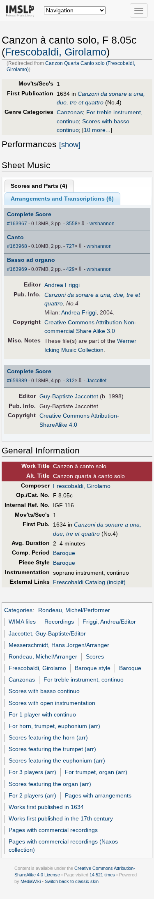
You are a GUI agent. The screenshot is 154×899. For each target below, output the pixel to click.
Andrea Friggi (62, 285)
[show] (69, 145)
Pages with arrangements (98, 795)
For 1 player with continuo (42, 714)
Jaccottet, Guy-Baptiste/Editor (47, 633)
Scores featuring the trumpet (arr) (52, 749)
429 (70, 269)
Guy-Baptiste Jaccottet (68, 396)
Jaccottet (96, 381)
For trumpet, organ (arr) (96, 772)
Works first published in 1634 (46, 807)
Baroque (64, 553)
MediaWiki (31, 881)
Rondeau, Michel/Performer (74, 610)
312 (70, 381)
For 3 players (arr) (32, 772)
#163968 (17, 246)
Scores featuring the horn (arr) (48, 737)
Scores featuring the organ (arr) (50, 784)
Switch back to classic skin (72, 881)
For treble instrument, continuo (84, 679)
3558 (72, 223)
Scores (95, 656)
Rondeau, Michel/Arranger (43, 656)
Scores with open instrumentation (52, 703)
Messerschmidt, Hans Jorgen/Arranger (59, 645)
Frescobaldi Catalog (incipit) (89, 582)
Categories (18, 610)
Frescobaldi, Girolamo (55, 52)
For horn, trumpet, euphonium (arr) (54, 726)
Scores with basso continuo (44, 691)
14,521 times (102, 874)
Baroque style (92, 668)
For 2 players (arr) (32, 795)
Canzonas (70, 112)
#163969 (17, 269)
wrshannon (102, 223)
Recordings (59, 621)
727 (70, 246)
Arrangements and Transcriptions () (62, 198)
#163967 (17, 223)
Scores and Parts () (39, 186)
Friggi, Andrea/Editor (109, 621)
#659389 (17, 381)
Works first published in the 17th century (61, 818)
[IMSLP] (22, 10)
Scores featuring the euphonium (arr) (57, 760)
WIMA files (22, 621)
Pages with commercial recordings (53, 830)
